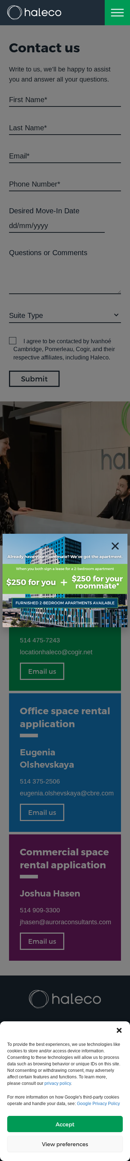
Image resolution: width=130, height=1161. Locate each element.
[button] (119, 1030)
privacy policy (57, 1083)
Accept (65, 1124)
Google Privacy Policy (98, 1103)
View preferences (65, 1144)
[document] (65, 580)
